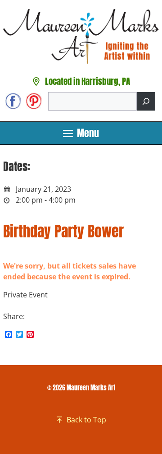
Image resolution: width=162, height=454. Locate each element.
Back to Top (86, 420)
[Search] (146, 101)
